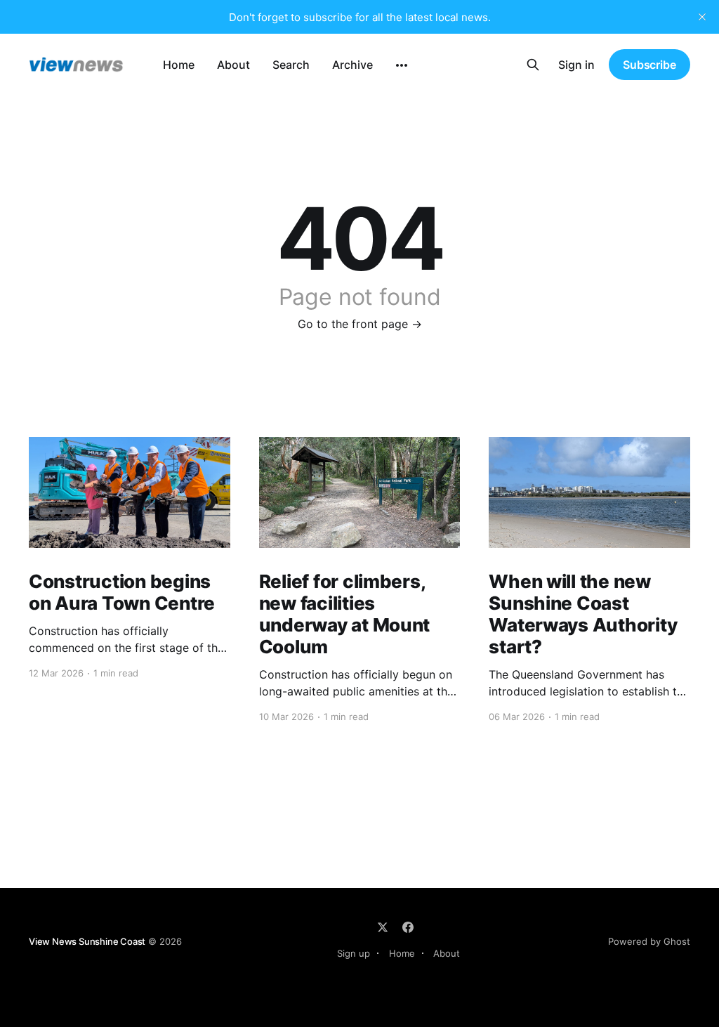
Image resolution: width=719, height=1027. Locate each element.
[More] (401, 65)
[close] (702, 17)
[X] (382, 927)
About (233, 65)
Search (291, 65)
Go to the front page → (360, 324)
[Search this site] (533, 64)
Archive (352, 65)
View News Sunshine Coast (87, 941)
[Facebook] (408, 927)
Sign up (353, 953)
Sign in (576, 65)
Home (178, 65)
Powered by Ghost (649, 941)
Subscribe (649, 65)
